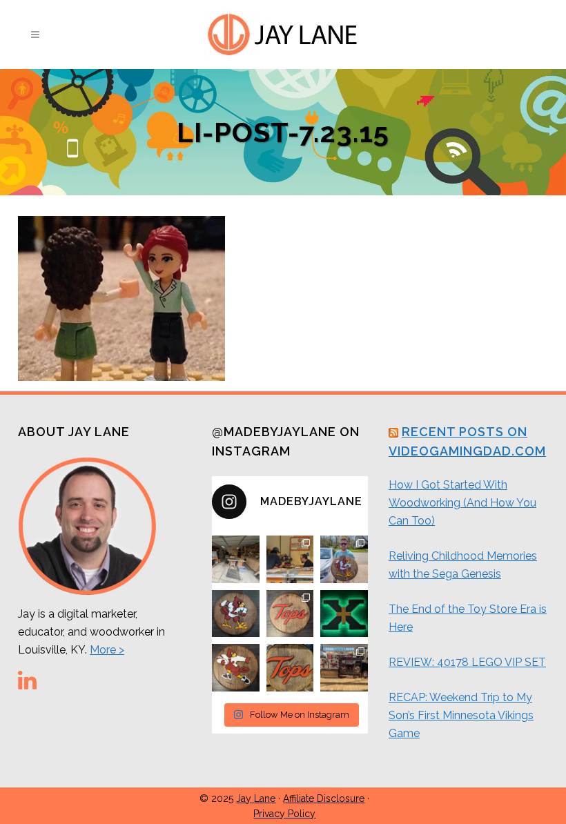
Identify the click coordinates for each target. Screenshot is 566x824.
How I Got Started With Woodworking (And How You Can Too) (462, 502)
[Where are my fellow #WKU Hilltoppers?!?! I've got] (290, 614)
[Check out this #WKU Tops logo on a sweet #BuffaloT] (290, 667)
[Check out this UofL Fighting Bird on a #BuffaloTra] (236, 614)
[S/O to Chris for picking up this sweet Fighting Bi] (344, 559)
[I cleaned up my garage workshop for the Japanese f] (236, 559)
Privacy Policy (284, 813)
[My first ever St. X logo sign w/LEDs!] (344, 614)
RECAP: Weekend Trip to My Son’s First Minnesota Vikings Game (461, 715)
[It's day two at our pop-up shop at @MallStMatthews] (344, 667)
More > (107, 649)
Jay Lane (255, 798)
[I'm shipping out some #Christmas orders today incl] (236, 667)
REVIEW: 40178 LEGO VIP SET (467, 662)
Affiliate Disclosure (323, 798)
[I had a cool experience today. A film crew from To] (290, 559)
